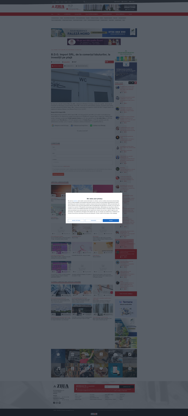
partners (76, 200)
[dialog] (94, 208)
